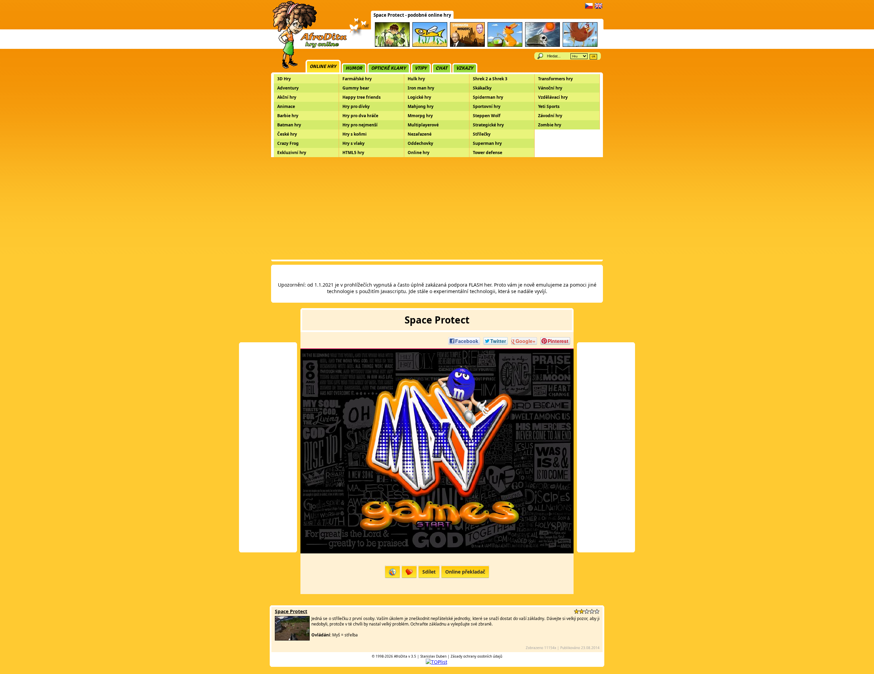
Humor (354, 68)
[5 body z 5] (597, 611)
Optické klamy (388, 68)
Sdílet (429, 571)
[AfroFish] (430, 45)
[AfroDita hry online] (307, 47)
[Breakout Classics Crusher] (542, 45)
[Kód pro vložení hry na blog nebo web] (392, 571)
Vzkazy (464, 68)
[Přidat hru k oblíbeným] (409, 571)
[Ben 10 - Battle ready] (392, 45)
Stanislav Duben (433, 656)
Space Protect (291, 611)
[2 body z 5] (581, 611)
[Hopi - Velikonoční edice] (505, 45)
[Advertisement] (437, 208)
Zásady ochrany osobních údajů (476, 656)
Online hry (323, 66)
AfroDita (400, 656)
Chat (441, 68)
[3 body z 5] (586, 611)
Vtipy (421, 68)
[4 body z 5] (591, 611)
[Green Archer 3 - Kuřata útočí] (580, 45)
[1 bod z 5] (576, 611)
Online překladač (465, 571)
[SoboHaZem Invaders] (467, 45)
